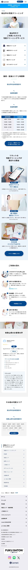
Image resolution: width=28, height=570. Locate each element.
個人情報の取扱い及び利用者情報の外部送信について (11, 532)
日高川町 (14, 431)
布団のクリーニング (11, 55)
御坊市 (22, 424)
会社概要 (3, 543)
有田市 (18, 424)
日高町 (18, 430)
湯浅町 (20, 428)
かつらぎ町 (5, 428)
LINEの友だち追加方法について (7, 541)
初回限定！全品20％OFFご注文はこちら (14, 5)
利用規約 (6, 486)
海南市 (9, 424)
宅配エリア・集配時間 (7, 507)
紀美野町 (19, 426)
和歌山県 (12, 492)
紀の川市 (13, 426)
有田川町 (9, 430)
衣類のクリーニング (11, 45)
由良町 (22, 430)
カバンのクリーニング (12, 64)
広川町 (4, 430)
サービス (3, 500)
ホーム (2, 492)
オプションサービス (8, 468)
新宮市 (8, 426)
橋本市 (13, 424)
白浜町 (19, 431)
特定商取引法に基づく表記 (6, 536)
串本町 (13, 435)
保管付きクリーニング (12, 50)
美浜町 (13, 430)
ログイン (20, 1)
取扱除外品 (6, 482)
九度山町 (11, 428)
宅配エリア (6, 457)
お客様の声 (6, 475)
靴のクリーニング (11, 59)
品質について (7, 461)
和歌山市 (5, 424)
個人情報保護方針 (4, 530)
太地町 (21, 433)
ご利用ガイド (7, 464)
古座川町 (5, 435)
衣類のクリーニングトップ (10, 450)
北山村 (9, 435)
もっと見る (13, 433)
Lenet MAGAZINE (6, 522)
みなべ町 (9, 431)
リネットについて (6, 515)
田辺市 (4, 426)
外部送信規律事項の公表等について (8, 534)
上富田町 (5, 433)
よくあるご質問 (7, 479)
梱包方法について (13, 288)
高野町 (15, 428)
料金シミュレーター (8, 472)
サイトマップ (4, 545)
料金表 (5, 454)
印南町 (4, 431)
